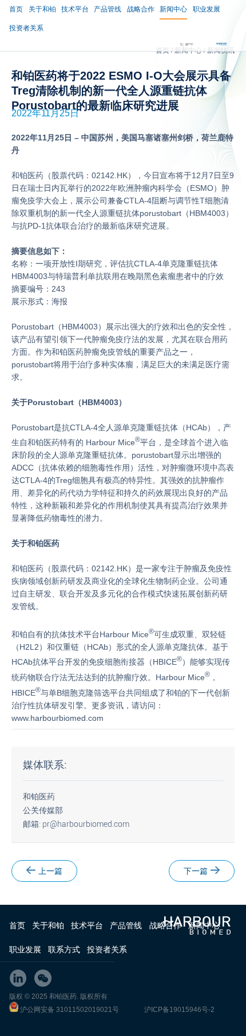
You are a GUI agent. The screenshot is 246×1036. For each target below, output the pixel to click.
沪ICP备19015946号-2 (179, 1010)
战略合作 (140, 9)
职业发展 (206, 9)
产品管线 (107, 9)
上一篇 (50, 871)
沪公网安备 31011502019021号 (69, 1010)
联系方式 (64, 949)
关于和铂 (42, 9)
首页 (16, 9)
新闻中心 (173, 9)
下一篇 (196, 871)
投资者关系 (26, 28)
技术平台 (75, 9)
